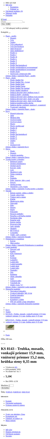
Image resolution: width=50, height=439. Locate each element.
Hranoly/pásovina (16, 113)
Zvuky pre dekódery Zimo (15, 414)
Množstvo (4, 385)
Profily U (13, 53)
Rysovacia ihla (15, 224)
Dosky (12, 151)
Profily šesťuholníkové (18, 65)
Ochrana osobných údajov (15, 405)
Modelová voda (16, 172)
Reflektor (13, 274)
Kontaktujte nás (11, 416)
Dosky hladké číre (17, 80)
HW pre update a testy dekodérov (22, 302)
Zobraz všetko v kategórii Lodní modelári (21, 287)
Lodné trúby (14, 268)
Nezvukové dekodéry (18, 291)
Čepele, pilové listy (17, 195)
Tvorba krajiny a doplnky (15, 159)
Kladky (13, 251)
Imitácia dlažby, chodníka (19, 95)
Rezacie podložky (16, 214)
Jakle (12, 116)
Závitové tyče (15, 145)
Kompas (13, 258)
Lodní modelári (11, 247)
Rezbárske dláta (16, 218)
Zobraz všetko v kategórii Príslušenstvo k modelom (24, 245)
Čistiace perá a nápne (18, 197)
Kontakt (9, 401)
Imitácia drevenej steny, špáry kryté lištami (25, 101)
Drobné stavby (15, 166)
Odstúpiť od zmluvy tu (14, 418)
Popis (8, 335)
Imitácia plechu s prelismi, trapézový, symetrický (28, 105)
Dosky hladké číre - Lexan (20, 82)
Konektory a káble (17, 300)
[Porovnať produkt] (4, 343)
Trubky (13, 42)
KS (16, 367)
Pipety (12, 210)
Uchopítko (14, 233)
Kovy (8, 111)
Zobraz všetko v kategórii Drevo (17, 157)
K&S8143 (17, 392)
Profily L (13, 59)
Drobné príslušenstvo (18, 164)
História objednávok (13, 432)
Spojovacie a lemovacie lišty (20, 74)
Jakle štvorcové (16, 49)
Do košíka (5, 388)
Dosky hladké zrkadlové (19, 90)
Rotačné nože (15, 220)
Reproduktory (15, 297)
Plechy (12, 124)
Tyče (12, 40)
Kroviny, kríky (15, 168)
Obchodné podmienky (14, 403)
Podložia (13, 178)
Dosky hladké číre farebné (20, 88)
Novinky (9, 436)
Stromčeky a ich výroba (19, 187)
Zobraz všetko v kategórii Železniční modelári (22, 304)
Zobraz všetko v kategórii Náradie (18, 237)
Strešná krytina (15, 185)
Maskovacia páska (17, 201)
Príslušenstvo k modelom (15, 239)
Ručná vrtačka (15, 222)
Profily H (13, 57)
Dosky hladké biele (17, 84)
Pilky (12, 205)
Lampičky (14, 260)
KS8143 (9, 392)
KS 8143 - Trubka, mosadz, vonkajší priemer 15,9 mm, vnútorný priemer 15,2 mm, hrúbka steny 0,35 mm (26, 315)
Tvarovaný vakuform (18, 107)
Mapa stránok (11, 421)
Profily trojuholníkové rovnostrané (22, 70)
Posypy (13, 182)
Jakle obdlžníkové (16, 51)
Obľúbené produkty (13, 434)
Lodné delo (14, 262)
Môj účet (9, 430)
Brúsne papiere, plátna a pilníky (21, 193)
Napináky (13, 270)
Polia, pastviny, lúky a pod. (20, 180)
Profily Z (13, 63)
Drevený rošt (15, 249)
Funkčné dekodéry (17, 295)
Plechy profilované (17, 126)
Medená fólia (15, 118)
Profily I (13, 55)
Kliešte (12, 199)
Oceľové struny (16, 122)
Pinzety (13, 208)
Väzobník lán (15, 283)
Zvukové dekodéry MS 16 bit (21, 293)
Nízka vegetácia (16, 174)
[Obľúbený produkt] (2, 343)
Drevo (8, 149)
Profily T (13, 61)
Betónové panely (16, 162)
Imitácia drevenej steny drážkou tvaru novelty (27, 97)
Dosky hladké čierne (17, 86)
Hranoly (13, 38)
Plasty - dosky (11, 78)
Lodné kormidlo (16, 264)
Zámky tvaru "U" (16, 285)
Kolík (12, 256)
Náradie (8, 191)
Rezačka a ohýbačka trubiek (20, 216)
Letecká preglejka (16, 155)
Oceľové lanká (15, 120)
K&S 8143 (26, 392)
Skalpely (13, 228)
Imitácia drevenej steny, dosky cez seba (24, 99)
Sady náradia (15, 226)
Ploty (12, 176)
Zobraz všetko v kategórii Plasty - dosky (20, 109)
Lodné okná (14, 266)
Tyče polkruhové (16, 44)
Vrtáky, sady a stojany (18, 235)
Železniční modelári (13, 289)
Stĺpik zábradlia (16, 277)
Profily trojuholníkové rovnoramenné (23, 67)
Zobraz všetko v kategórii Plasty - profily (21, 76)
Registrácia (14, 7)
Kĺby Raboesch (16, 254)
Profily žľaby (15, 72)
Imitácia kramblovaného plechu (21, 103)
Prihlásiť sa (14, 9)
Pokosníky (14, 212)
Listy (12, 170)
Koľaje (12, 241)
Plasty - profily (11, 36)
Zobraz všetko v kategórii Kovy (17, 147)
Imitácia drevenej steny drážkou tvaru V (25, 93)
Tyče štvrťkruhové (17, 47)
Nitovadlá (13, 203)
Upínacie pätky (15, 281)
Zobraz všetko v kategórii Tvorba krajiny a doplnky (24, 189)
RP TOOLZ (14, 231)
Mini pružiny (15, 243)
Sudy (12, 279)
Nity (11, 272)
